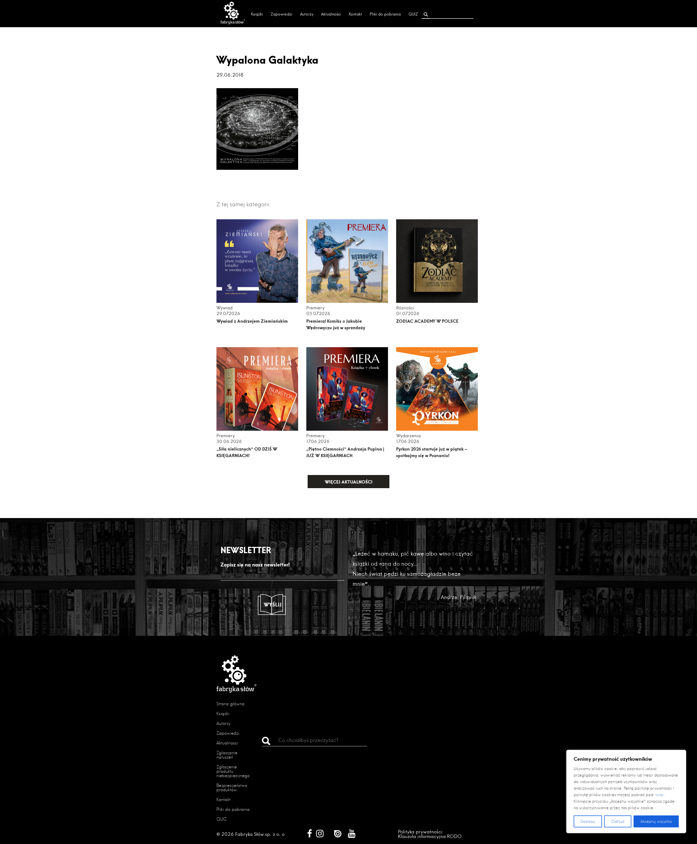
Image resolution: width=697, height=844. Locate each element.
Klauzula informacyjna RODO (430, 836)
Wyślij (273, 604)
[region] (626, 791)
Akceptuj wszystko (656, 821)
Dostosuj (587, 821)
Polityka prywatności (420, 831)
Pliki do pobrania (385, 14)
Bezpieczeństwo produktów (231, 787)
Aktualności (331, 14)
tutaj (659, 794)
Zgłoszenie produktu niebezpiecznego (233, 771)
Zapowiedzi (281, 14)
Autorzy (306, 14)
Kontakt (355, 14)
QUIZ (413, 14)
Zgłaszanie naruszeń (226, 755)
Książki (257, 14)
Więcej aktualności (348, 482)
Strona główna (230, 703)
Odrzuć (618, 821)
